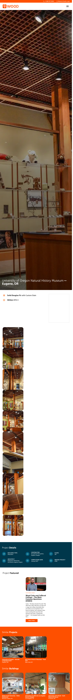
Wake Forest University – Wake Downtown (11, 696)
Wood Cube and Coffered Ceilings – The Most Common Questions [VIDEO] (36, 598)
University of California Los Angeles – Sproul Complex (35, 696)
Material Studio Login (64, 1)
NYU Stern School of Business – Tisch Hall (35, 660)
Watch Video (33, 621)
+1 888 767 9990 (49, 1)
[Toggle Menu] (67, 6)
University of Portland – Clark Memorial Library (56, 696)
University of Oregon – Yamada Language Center (11, 660)
